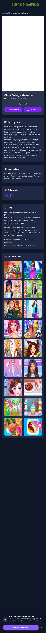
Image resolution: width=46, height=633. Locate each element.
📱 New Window (12, 109)
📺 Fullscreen (32, 109)
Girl (8, 13)
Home (4, 13)
